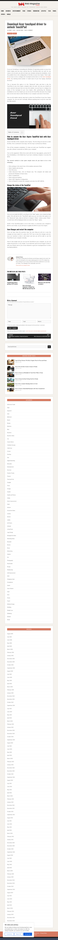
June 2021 (9, 824)
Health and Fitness (11, 495)
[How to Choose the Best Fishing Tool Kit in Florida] (10, 380)
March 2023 (10, 758)
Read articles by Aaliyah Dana (23, 265)
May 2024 (9, 714)
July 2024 (9, 708)
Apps (8, 407)
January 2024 (10, 727)
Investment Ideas (11, 510)
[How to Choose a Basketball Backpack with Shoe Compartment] (10, 390)
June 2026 (9, 640)
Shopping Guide (10, 579)
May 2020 (9, 864)
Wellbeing (9, 613)
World (9, 14)
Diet (8, 457)
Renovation (36, 11)
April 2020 (9, 867)
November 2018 (11, 920)
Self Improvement (11, 573)
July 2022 (9, 783)
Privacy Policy (43, 933)
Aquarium (9, 410)
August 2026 (10, 633)
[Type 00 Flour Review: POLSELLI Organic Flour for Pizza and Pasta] (10, 362)
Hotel (8, 504)
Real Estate (10, 563)
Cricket (8, 451)
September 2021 (11, 814)
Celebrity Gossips (11, 445)
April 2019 (9, 905)
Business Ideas (10, 435)
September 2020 (11, 852)
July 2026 (9, 636)
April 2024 (9, 718)
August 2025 (10, 671)
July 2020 (9, 858)
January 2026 (10, 655)
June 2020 (9, 861)
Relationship (10, 569)
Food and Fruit (10, 479)
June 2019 (9, 898)
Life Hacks (9, 523)
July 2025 (9, 674)
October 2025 (10, 664)
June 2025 (9, 677)
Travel (54, 11)
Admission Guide (11, 404)
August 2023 (10, 742)
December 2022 (11, 767)
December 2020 (11, 842)
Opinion (9, 554)
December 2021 (11, 805)
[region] (18, 929)
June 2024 (9, 711)
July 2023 (9, 746)
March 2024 (10, 721)
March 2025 (10, 686)
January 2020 (10, 877)
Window (9, 616)
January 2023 (10, 764)
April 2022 (9, 792)
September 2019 (11, 889)
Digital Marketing (11, 460)
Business (8, 11)
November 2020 (11, 845)
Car (8, 438)
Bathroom (9, 417)
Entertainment (17, 11)
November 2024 (11, 699)
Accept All (27, 934)
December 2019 (11, 880)
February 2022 (10, 799)
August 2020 (10, 855)
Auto (8, 413)
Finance (9, 476)
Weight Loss (10, 610)
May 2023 (9, 752)
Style (8, 591)
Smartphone (10, 582)
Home (2, 11)
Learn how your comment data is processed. (36, 331)
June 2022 (9, 786)
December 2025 (11, 658)
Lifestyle (43, 11)
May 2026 (9, 643)
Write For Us (36, 933)
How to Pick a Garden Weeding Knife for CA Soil (26, 383)
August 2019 (10, 892)
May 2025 (9, 680)
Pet (8, 557)
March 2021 (10, 833)
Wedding (9, 607)
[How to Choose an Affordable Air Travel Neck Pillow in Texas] (10, 374)
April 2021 (9, 830)
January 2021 (10, 839)
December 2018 (11, 917)
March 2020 (10, 870)
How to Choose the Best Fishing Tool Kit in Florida (26, 379)
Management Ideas (11, 535)
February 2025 (10, 689)
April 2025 (9, 683)
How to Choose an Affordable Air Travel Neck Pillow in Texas (29, 372)
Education (9, 463)
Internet (9, 507)
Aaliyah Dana (20, 30)
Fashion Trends (10, 473)
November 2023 (11, 733)
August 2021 (10, 817)
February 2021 (10, 836)
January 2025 (10, 693)
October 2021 (10, 811)
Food (23, 11)
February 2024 (10, 724)
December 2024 (11, 696)
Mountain (9, 541)
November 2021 (11, 808)
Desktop (9, 454)
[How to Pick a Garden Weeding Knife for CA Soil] (10, 385)
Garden (9, 491)
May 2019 (9, 902)
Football (9, 482)
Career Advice (10, 441)
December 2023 (11, 730)
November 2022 (11, 771)
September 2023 (11, 739)
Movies (9, 544)
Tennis (8, 597)
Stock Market (10, 588)
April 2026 (9, 646)
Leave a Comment (28, 30)
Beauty (8, 423)
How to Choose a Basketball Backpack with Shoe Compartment (30, 388)
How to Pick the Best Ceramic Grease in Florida (26, 366)
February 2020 (10, 873)
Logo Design (10, 532)
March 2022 (10, 795)
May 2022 (9, 789)
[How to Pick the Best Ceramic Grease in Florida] (10, 368)
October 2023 (10, 736)
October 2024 (10, 702)
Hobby (8, 498)
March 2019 (10, 908)
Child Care (9, 448)
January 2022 (10, 802)
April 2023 (9, 755)
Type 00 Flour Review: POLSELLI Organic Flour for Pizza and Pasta (31, 360)
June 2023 (9, 749)
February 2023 (10, 761)
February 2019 (10, 911)
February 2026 (10, 652)
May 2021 (9, 827)
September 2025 (11, 668)
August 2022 (10, 780)
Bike (8, 429)
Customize (9, 934)
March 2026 (10, 649)
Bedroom (9, 426)
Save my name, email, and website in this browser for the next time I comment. (26, 325)
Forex (8, 485)
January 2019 (10, 914)
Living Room (10, 529)
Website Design (10, 604)
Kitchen (9, 516)
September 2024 (11, 705)
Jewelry (9, 513)
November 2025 (11, 661)
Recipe (8, 566)
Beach (8, 420)
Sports (3, 14)
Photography (10, 560)
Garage (9, 488)
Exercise (9, 470)
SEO (8, 576)
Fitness (29, 11)
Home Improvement (11, 501)
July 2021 (9, 820)
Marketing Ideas (11, 538)
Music (8, 548)
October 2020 (10, 849)
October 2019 (10, 886)
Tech (49, 11)
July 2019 (9, 895)
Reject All (18, 934)
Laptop (10, 33)
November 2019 (11, 883)
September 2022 (11, 777)
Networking (9, 551)
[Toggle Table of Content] (21, 132)
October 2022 (10, 774)
